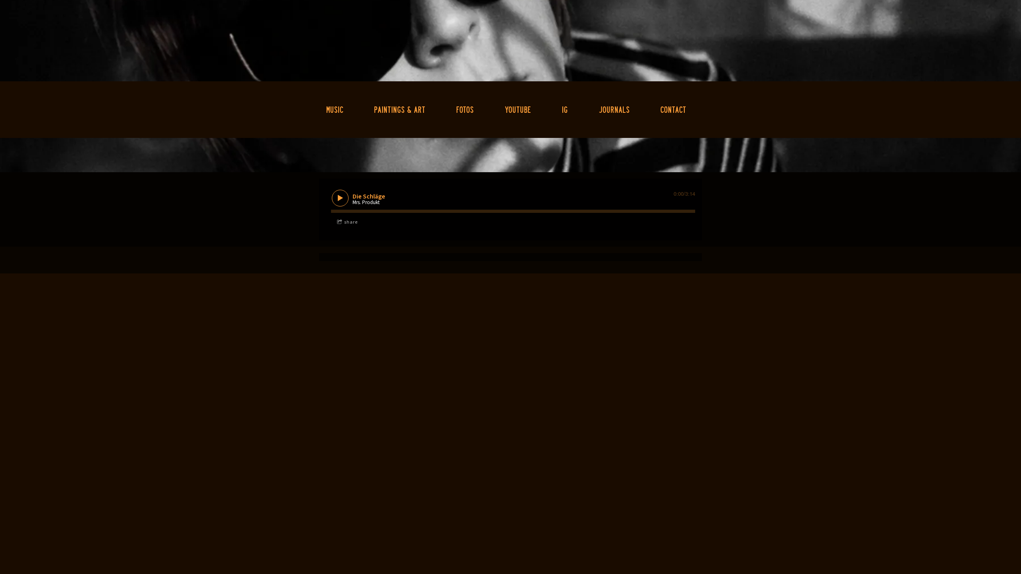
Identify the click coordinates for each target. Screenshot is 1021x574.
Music (334, 109)
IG (565, 109)
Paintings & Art (400, 109)
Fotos (465, 109)
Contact (673, 109)
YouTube (518, 109)
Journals (614, 109)
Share (351, 222)
